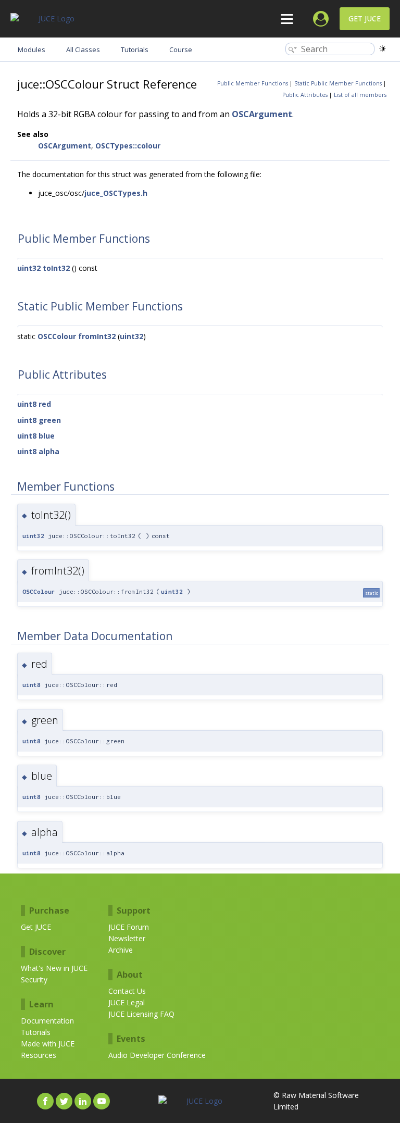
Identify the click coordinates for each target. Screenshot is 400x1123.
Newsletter (126, 938)
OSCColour (57, 336)
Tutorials (36, 1032)
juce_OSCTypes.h (115, 193)
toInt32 (56, 268)
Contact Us (127, 991)
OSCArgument (262, 114)
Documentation (47, 1021)
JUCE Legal (126, 1002)
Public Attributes (305, 94)
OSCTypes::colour (127, 146)
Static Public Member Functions (338, 83)
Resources (38, 1055)
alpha (49, 451)
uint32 (29, 268)
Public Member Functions (252, 83)
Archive (120, 950)
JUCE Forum (128, 927)
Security (34, 979)
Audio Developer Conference (157, 1055)
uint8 (26, 404)
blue (47, 436)
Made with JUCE (47, 1044)
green (50, 420)
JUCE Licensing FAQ (141, 1014)
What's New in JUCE (54, 968)
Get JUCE (364, 18)
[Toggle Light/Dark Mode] (382, 48)
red (45, 404)
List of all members (360, 94)
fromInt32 (97, 336)
